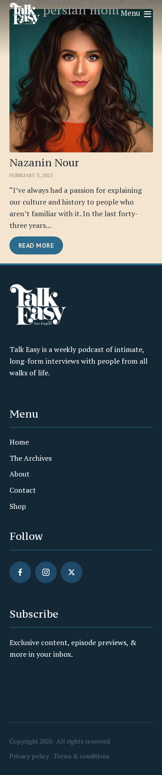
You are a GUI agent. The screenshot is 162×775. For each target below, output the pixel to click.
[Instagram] (46, 572)
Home (19, 442)
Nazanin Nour (44, 163)
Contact (22, 490)
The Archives (30, 458)
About (19, 474)
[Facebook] (20, 572)
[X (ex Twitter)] (71, 572)
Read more (36, 245)
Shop (17, 506)
